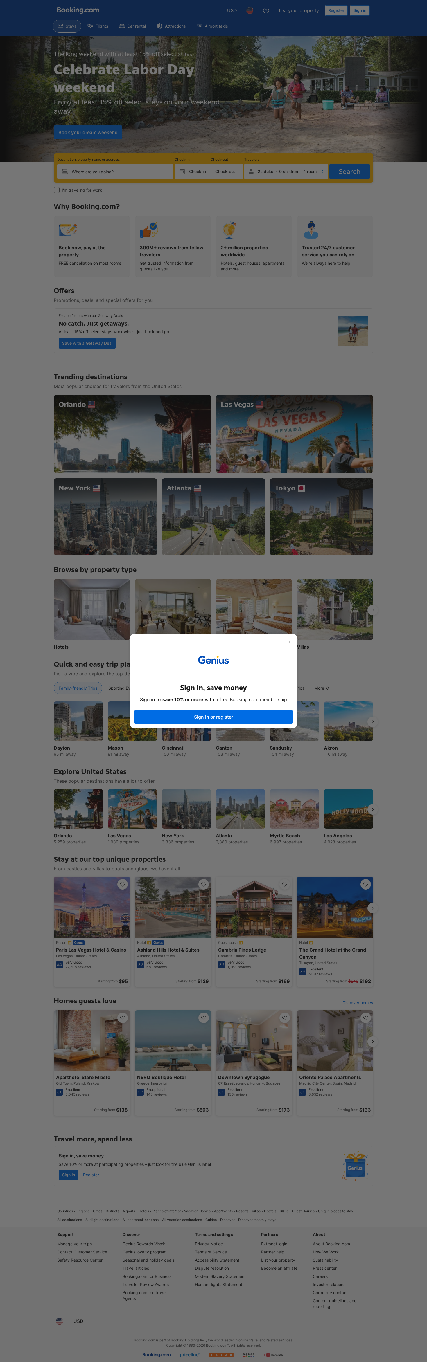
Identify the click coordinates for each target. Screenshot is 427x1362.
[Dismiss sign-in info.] (289, 642)
